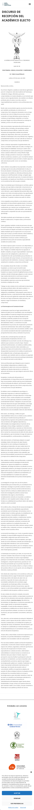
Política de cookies (13, 807)
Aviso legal (23, 807)
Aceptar (17, 793)
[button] (31, 772)
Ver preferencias (17, 803)
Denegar (17, 798)
